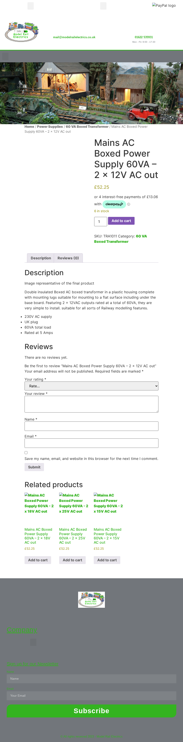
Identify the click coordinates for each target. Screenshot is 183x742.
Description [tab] (41, 258)
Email (31, 436)
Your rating (35, 379)
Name (31, 419)
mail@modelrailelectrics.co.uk (74, 37)
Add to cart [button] (38, 560)
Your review (36, 393)
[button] (30, 6)
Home (29, 127)
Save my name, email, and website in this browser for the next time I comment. (91, 458)
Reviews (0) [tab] (68, 258)
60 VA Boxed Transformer (87, 127)
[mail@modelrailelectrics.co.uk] (74, 25)
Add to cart (121, 220)
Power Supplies (50, 127)
